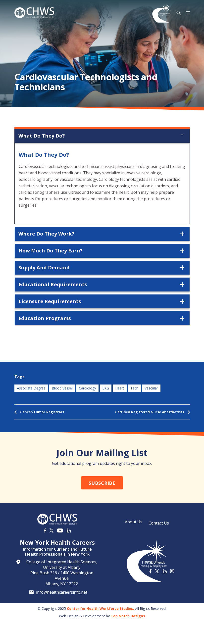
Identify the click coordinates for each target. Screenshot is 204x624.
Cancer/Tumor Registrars (42, 412)
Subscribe (102, 483)
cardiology (87, 388)
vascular (151, 388)
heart (119, 388)
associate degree (31, 388)
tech (134, 388)
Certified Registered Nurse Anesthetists (149, 412)
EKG (105, 388)
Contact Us (159, 523)
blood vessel (62, 388)
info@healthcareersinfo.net (61, 592)
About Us (133, 522)
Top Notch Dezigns (128, 616)
